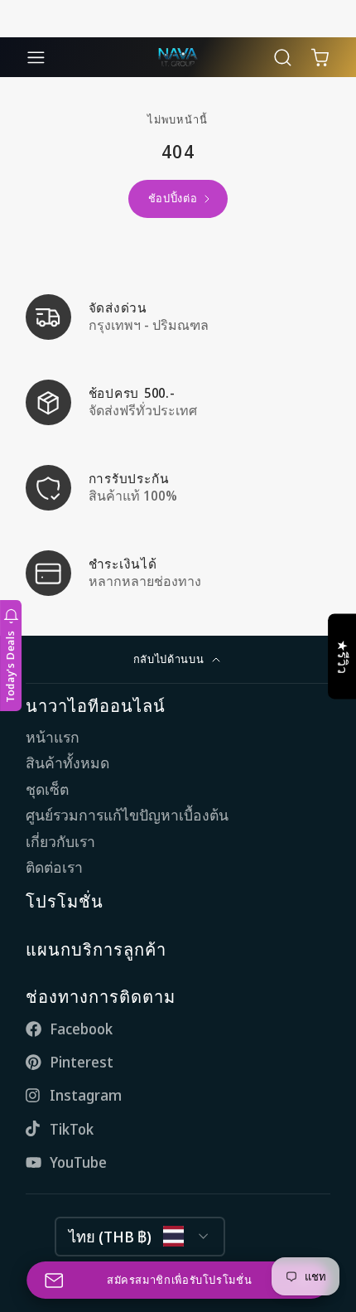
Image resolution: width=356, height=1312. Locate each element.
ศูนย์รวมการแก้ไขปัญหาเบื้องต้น (127, 815)
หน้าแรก (52, 737)
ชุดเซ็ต (47, 789)
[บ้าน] (178, 57)
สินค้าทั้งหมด (67, 763)
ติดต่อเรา (54, 867)
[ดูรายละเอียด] (178, 317)
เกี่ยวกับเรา (60, 841)
